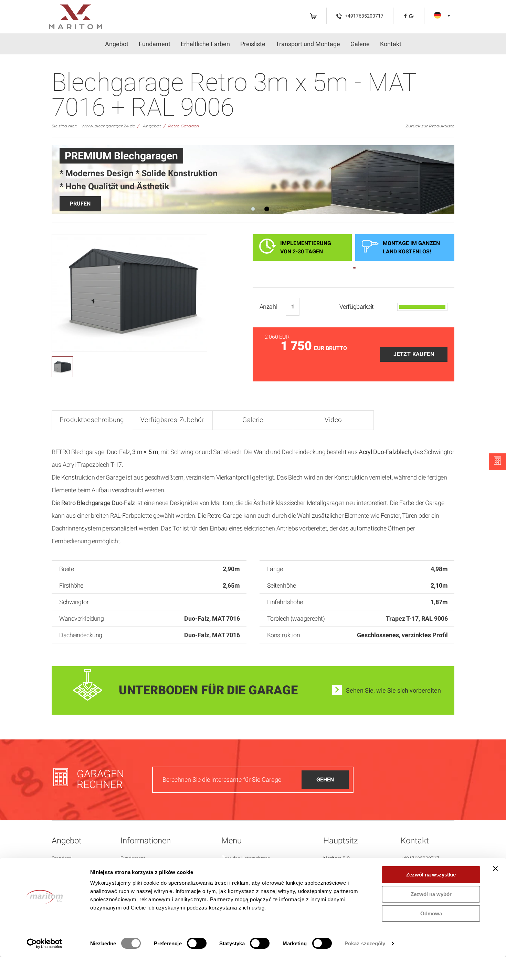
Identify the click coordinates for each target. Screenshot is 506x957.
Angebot (116, 44)
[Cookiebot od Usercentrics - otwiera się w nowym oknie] (44, 943)
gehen (325, 779)
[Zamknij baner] (495, 868)
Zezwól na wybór (431, 894)
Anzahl (268, 306)
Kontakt (390, 44)
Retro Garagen (183, 125)
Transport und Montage (308, 44)
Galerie (360, 44)
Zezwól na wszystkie (431, 874)
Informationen (145, 840)
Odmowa (431, 913)
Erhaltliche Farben (205, 44)
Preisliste (252, 44)
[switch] (197, 943)
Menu (231, 840)
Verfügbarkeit (356, 306)
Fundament (154, 44)
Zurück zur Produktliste (429, 125)
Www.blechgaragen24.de (108, 125)
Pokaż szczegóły (365, 943)
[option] (253, 179)
